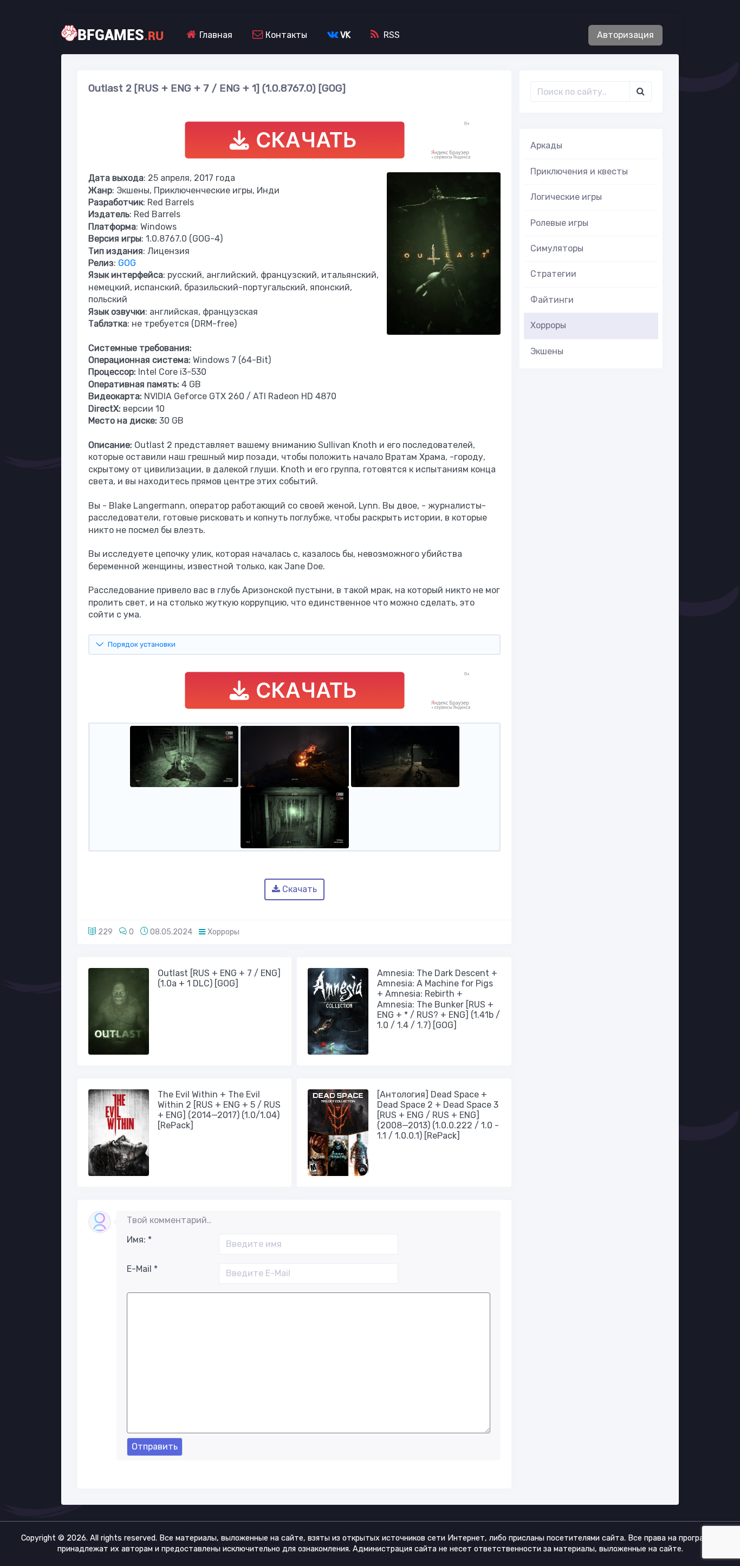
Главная (214, 35)
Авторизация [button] (625, 35)
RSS (390, 35)
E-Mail (142, 1269)
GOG (127, 263)
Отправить (155, 1446)
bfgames (120, 35)
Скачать (298, 889)
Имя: (139, 1239)
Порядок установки (142, 644)
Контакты (285, 35)
